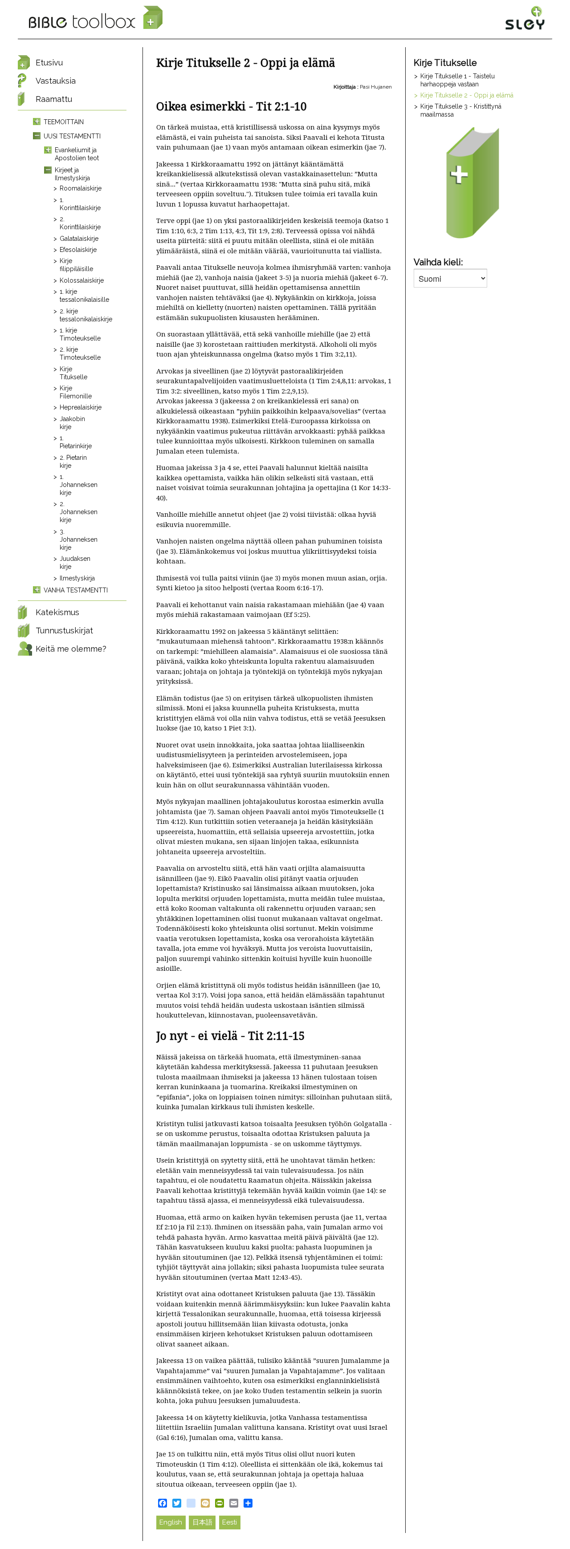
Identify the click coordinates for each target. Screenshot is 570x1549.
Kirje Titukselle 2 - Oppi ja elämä (466, 95)
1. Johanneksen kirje (77, 484)
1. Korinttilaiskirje (77, 203)
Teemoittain (64, 122)
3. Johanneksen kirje (77, 539)
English (170, 1522)
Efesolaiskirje (77, 249)
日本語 (202, 1522)
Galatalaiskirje (77, 238)
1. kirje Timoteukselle (77, 334)
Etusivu (49, 62)
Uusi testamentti (72, 136)
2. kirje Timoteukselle (77, 353)
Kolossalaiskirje (77, 280)
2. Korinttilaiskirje (77, 223)
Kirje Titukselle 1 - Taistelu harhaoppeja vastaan (457, 80)
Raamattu (54, 99)
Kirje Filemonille (76, 392)
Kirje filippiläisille (76, 264)
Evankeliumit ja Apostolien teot (77, 154)
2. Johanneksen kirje (77, 511)
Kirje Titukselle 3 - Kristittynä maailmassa (460, 110)
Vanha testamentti (76, 590)
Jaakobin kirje (72, 422)
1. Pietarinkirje (76, 442)
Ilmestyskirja (77, 578)
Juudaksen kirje (75, 562)
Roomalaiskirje (77, 188)
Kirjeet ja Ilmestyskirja (72, 174)
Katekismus (57, 612)
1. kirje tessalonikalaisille (77, 295)
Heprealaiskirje (77, 407)
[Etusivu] (96, 18)
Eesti (229, 1522)
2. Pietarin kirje (73, 461)
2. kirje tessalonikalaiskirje (77, 315)
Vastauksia (56, 80)
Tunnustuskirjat (64, 630)
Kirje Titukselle (73, 373)
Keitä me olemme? (71, 648)
